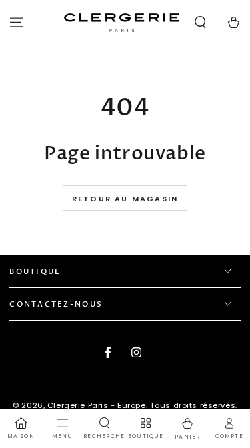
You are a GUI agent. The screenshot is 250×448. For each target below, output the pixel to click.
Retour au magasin (125, 198)
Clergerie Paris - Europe (96, 405)
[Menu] (16, 22)
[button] (200, 22)
